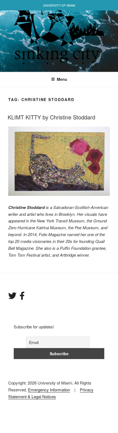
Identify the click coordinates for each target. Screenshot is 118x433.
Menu (62, 79)
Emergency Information (49, 389)
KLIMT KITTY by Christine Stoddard (51, 117)
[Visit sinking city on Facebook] (22, 297)
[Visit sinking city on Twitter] (12, 297)
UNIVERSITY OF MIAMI (59, 5)
